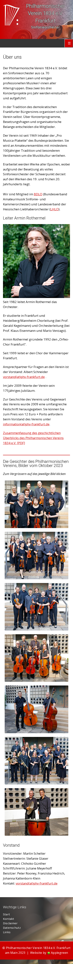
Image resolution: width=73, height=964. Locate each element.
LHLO (54, 209)
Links (7, 932)
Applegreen (59, 953)
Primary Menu (68, 43)
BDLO (38, 194)
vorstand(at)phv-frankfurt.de (24, 377)
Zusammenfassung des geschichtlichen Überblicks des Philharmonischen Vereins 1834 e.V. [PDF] (33, 438)
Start (6, 914)
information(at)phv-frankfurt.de (26, 424)
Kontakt (8, 919)
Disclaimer (10, 923)
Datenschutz (12, 927)
